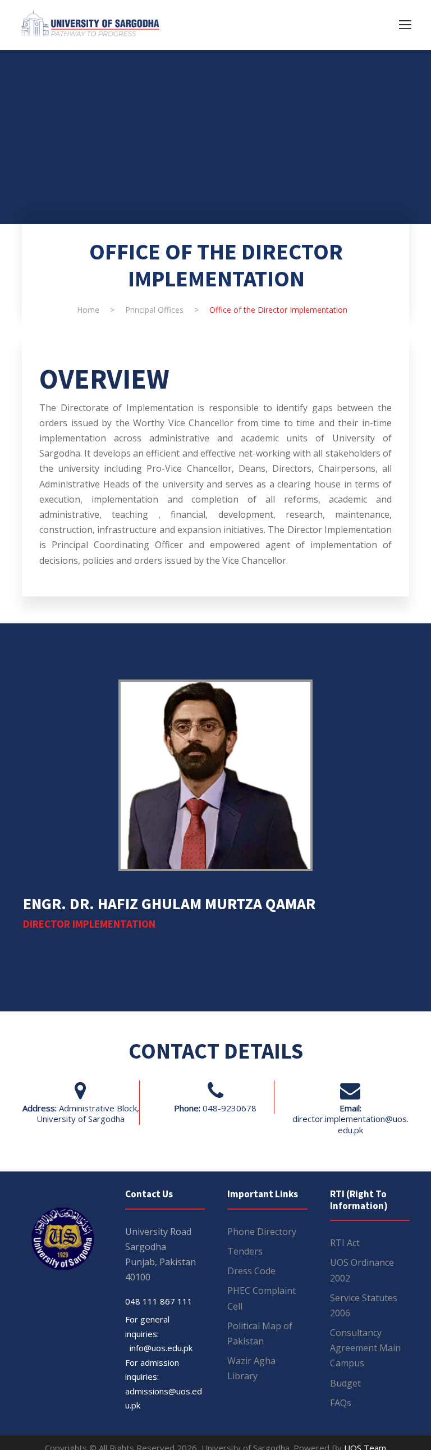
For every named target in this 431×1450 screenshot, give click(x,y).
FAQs (340, 1403)
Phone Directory (261, 1231)
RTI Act (345, 1243)
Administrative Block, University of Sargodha (87, 1113)
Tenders (245, 1251)
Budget (345, 1383)
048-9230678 (229, 1108)
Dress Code (251, 1271)
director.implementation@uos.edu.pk (350, 1124)
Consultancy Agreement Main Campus (365, 1347)
